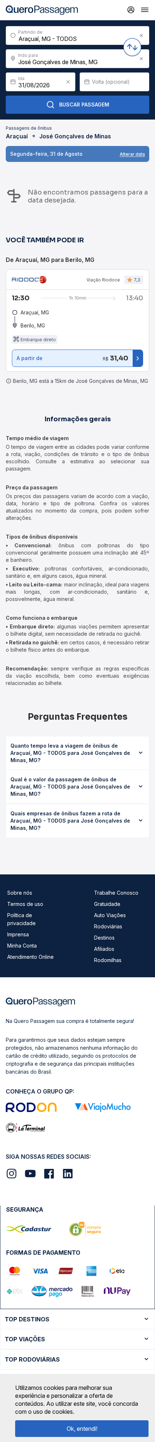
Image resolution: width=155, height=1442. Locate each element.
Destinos (104, 938)
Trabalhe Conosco (116, 893)
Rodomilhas (107, 960)
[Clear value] (68, 82)
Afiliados (104, 949)
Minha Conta (22, 945)
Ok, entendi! (82, 1428)
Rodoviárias (108, 926)
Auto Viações (110, 915)
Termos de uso (25, 904)
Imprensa (18, 934)
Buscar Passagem (84, 104)
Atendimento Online (30, 957)
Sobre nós (19, 893)
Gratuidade (107, 904)
